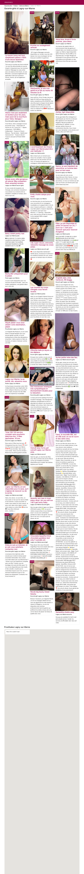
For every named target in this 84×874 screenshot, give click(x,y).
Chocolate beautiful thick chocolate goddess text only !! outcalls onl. (40, 538)
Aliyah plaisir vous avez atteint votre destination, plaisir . (15, 325)
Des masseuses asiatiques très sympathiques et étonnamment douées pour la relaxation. (41, 390)
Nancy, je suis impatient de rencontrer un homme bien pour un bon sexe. (67, 168)
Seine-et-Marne (24, 5)
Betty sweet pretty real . (15, 233)
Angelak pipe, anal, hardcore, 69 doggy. (64, 279)
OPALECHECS (9, 2)
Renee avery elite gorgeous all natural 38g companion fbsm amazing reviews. (16, 181)
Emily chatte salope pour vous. (40, 195)
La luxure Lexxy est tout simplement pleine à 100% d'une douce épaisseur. (15, 57)
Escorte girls (8, 5)
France (16, 5)
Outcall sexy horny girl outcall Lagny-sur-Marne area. (40, 450)
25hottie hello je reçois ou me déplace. (41, 351)
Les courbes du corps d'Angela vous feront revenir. (39, 289)
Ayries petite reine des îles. (67, 357)
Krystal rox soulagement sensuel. (40, 46)
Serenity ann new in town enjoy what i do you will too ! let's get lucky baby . (41, 500)
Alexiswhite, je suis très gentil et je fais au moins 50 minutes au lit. (41, 90)
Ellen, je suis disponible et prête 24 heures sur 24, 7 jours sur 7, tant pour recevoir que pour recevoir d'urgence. (66, 227)
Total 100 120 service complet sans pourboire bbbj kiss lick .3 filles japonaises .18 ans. (15, 435)
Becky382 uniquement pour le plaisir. (16, 275)
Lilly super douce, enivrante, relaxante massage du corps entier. (41, 245)
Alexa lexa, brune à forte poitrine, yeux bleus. (66, 40)
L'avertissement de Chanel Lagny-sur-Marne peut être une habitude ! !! (41, 149)
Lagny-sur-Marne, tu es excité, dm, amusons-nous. (16, 380)
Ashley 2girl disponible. (65, 112)
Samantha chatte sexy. (65, 612)
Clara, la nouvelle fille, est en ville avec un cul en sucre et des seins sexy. (67, 436)
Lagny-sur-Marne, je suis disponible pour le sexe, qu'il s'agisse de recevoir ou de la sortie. (16, 490)
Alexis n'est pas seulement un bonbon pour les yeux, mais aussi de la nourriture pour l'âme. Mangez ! (16, 116)
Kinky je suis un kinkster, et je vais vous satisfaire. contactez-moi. (16, 547)
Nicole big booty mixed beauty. (39, 593)
